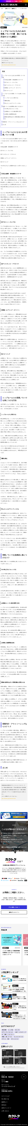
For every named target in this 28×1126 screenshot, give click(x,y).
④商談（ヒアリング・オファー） (13, 87)
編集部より (5, 1102)
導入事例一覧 (5, 1099)
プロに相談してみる (13, 907)
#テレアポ (17, 1029)
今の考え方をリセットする (11, 108)
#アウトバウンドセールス (7, 1032)
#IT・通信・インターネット (8, 1034)
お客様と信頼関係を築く (11, 114)
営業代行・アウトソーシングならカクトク (13, 122)
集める (5, 1080)
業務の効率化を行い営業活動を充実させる (15, 117)
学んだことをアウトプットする (13, 103)
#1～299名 (10, 1029)
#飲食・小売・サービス (7, 1036)
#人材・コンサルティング (20, 1032)
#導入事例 (4, 1029)
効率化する (7, 1090)
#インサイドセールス (18, 1036)
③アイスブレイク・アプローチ (13, 85)
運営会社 (4, 1105)
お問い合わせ (5, 1111)
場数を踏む (7, 100)
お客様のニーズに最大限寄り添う (13, 111)
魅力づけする (8, 1085)
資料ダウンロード (13, 912)
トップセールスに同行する (11, 97)
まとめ (4, 124)
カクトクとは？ (6, 1096)
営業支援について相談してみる (14, 1)
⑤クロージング (9, 90)
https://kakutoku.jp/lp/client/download (9, 64)
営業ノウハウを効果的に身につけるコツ (13, 106)
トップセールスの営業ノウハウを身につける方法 (14, 94)
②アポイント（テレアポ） (11, 82)
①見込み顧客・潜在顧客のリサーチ (14, 79)
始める (8, 1076)
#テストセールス (14, 1039)
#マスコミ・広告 (5, 1039)
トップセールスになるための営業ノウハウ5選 (14, 76)
